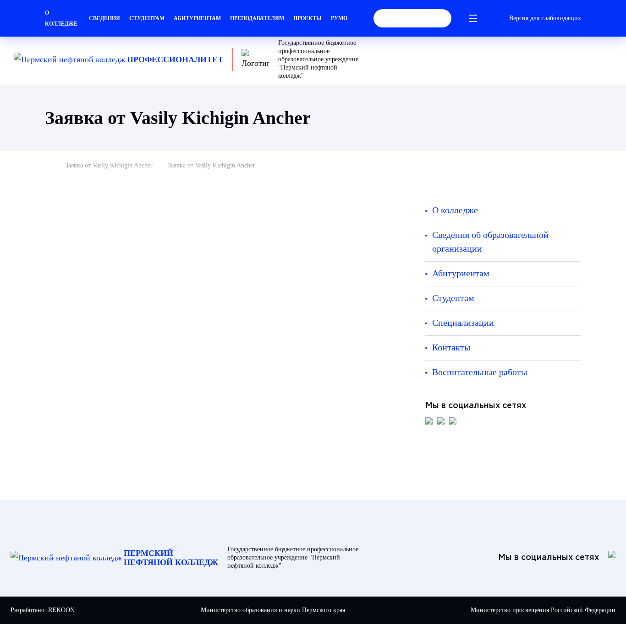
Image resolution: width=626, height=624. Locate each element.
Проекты (307, 18)
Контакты (451, 347)
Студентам (147, 18)
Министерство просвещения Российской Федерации (543, 610)
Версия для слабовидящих (545, 18)
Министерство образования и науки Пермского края (273, 610)
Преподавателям (257, 18)
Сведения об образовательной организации (490, 241)
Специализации (463, 322)
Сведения (104, 18)
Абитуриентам (197, 18)
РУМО (339, 18)
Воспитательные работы (479, 372)
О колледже (61, 18)
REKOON (61, 610)
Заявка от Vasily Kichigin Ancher (109, 165)
